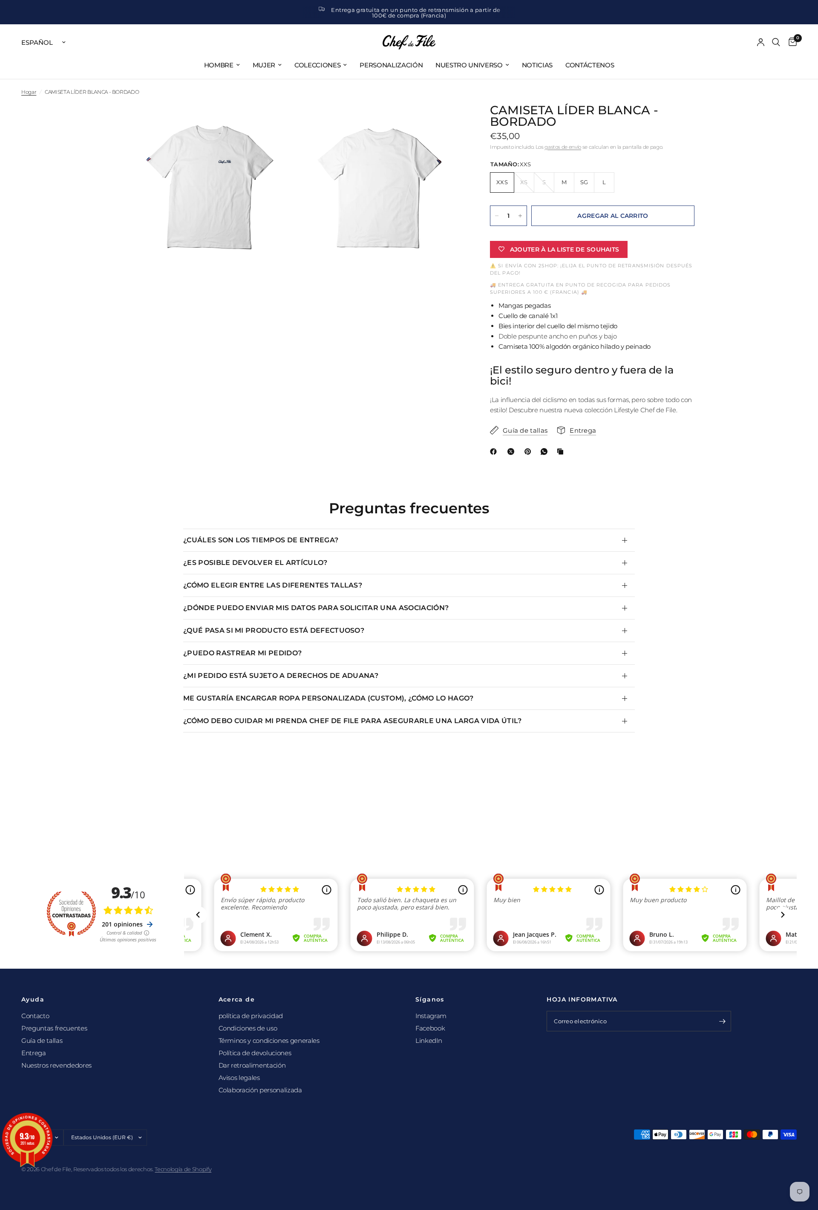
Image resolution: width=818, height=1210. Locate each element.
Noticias (537, 65)
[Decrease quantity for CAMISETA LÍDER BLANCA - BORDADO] (496, 216)
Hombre (218, 65)
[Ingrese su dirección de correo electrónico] (722, 1021)
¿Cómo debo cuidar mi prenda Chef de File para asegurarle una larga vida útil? (352, 721)
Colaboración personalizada (260, 1090)
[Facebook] (495, 451)
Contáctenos (589, 65)
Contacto (35, 1016)
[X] (512, 451)
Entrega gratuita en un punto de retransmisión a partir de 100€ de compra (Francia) (415, 12)
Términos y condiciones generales (269, 1040)
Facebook (430, 1028)
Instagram (430, 1016)
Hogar (28, 92)
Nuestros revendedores (56, 1065)
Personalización (391, 65)
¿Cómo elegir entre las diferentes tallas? (272, 585)
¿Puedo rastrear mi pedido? (242, 653)
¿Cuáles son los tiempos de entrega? (260, 540)
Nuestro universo (469, 65)
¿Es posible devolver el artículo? (255, 563)
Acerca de (237, 999)
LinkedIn (428, 1040)
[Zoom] (276, 122)
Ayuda (32, 999)
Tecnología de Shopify (183, 1169)
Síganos (429, 999)
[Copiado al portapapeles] (562, 451)
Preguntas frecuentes (54, 1028)
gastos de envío (562, 147)
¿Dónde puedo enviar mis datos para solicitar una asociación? (316, 608)
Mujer (264, 65)
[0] (790, 42)
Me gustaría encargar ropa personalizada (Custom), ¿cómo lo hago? (328, 698)
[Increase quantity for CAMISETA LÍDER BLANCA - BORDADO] (520, 216)
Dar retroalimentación (252, 1065)
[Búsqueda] (776, 42)
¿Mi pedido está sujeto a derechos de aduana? (280, 676)
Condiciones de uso (248, 1028)
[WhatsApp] (546, 451)
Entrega (33, 1053)
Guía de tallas (41, 1040)
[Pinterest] (529, 451)
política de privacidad (251, 1016)
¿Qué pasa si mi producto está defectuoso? (273, 630)
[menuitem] (222, 65)
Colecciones (317, 65)
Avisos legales (239, 1078)
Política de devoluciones (255, 1053)
